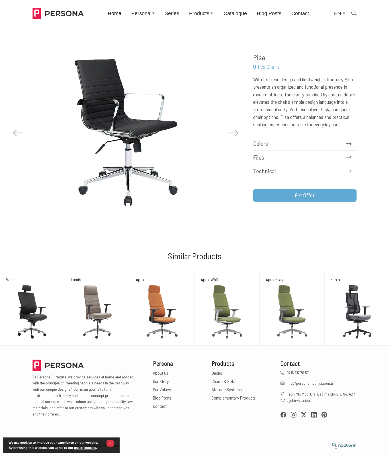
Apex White (211, 279)
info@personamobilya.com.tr (310, 383)
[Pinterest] (324, 415)
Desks (217, 373)
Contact (300, 13)
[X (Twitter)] (306, 415)
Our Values (162, 389)
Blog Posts (269, 13)
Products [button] (199, 13)
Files (258, 157)
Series (172, 13)
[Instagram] (296, 415)
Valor (10, 279)
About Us (160, 373)
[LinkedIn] (316, 415)
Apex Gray (274, 279)
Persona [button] (140, 13)
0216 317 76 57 (298, 372)
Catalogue (235, 13)
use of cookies (85, 447)
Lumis (76, 279)
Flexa (335, 279)
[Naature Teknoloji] (343, 445)
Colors (260, 143)
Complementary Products (234, 397)
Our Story (161, 381)
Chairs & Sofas (225, 381)
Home (114, 13)
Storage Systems (227, 389)
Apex (140, 279)
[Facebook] (286, 415)
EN (337, 13)
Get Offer (305, 195)
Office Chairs (266, 66)
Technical (264, 171)
